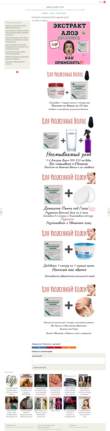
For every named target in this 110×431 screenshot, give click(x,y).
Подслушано (61, 13)
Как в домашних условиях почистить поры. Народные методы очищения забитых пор (17, 32)
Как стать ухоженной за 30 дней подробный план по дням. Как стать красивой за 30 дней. (17, 47)
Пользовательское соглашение (48, 425)
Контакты (39, 425)
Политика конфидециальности (43, 427)
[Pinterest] (54, 347)
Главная (45, 13)
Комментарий (37, 356)
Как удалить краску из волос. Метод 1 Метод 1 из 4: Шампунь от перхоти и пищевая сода (17, 39)
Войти (101, 2)
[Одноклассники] (68, 347)
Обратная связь (72, 425)
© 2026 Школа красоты (10, 425)
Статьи (52, 13)
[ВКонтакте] (39, 347)
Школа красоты (55, 7)
